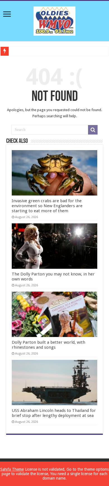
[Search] (93, 130)
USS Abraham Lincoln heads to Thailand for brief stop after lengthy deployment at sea (54, 413)
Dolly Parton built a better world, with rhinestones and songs (48, 345)
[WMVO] (54, 20)
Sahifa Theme (12, 469)
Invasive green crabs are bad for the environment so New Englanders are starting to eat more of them (47, 205)
